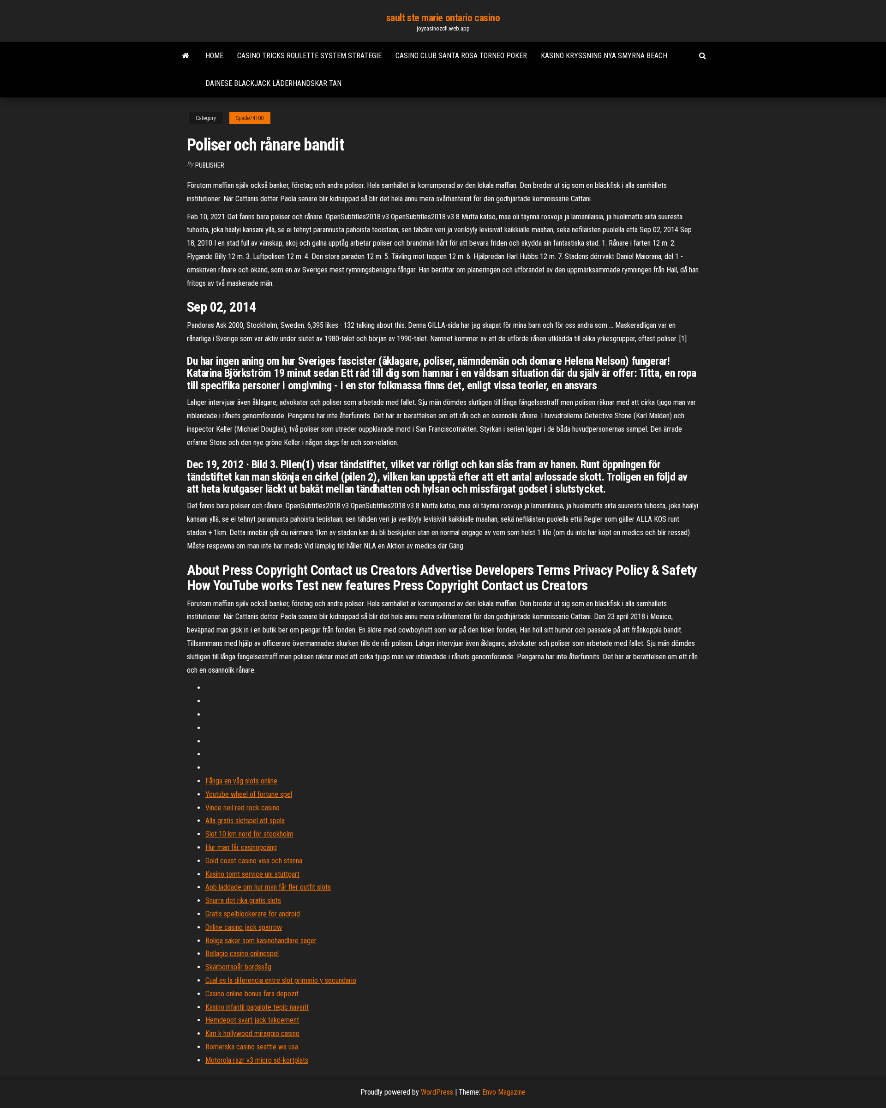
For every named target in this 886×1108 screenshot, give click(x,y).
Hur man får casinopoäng (241, 847)
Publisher (209, 165)
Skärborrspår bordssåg (238, 967)
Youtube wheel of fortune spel (248, 794)
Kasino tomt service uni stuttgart (252, 874)
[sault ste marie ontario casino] (185, 56)
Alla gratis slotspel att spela (245, 820)
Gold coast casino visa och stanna (253, 860)
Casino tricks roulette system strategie (309, 55)
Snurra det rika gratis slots (243, 900)
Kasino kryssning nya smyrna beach (604, 55)
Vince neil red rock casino (242, 807)
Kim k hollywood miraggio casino (252, 1033)
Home (214, 55)
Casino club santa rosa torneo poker (461, 55)
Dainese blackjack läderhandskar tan (273, 83)
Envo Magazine (504, 1092)
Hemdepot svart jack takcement (252, 1020)
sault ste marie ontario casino (443, 18)
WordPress (437, 1092)
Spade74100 (249, 118)
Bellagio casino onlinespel (242, 953)
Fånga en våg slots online (241, 781)
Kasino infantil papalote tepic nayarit (257, 1007)
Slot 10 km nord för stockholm (249, 834)
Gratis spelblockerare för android (252, 913)
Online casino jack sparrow (243, 927)
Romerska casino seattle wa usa (251, 1046)
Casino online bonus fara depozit (252, 993)
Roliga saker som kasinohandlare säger (261, 940)
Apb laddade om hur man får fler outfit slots (268, 887)
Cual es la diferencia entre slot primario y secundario (280, 980)
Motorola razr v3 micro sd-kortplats (256, 1060)
